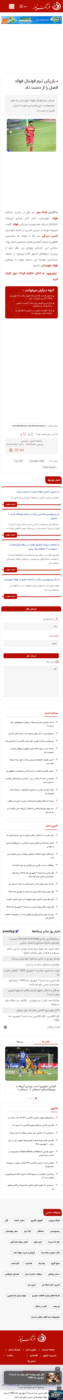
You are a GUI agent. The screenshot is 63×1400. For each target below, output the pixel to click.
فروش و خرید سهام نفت (24, 1252)
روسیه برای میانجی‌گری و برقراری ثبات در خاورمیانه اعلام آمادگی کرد (30, 916)
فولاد (55, 218)
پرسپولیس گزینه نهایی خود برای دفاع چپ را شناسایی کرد (29, 741)
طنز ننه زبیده (54, 1242)
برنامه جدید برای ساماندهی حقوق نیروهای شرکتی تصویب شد (32, 750)
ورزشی (24, 441)
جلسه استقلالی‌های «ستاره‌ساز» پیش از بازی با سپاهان (30, 801)
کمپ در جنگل (41, 1306)
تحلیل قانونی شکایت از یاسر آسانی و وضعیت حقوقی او (30, 771)
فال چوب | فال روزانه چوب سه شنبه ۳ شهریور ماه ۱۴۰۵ (30, 907)
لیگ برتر (19, 460)
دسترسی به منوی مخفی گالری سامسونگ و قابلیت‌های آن (30, 1187)
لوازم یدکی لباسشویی (16, 1295)
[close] (57, 1369)
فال (6, 1220)
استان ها (32, 1361)
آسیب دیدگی (50, 236)
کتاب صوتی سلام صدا (50, 1252)
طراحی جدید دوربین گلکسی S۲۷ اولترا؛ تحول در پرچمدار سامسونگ (30, 1165)
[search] (11, 6)
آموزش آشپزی (36, 1220)
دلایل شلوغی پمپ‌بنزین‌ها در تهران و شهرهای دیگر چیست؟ (32, 724)
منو (25, 6)
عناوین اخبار (31, 1349)
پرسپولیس (55, 1231)
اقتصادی (34, 1355)
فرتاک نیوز (42, 212)
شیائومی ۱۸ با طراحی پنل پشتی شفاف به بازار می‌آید (31, 1133)
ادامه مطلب (10, 504)
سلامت (10, 1355)
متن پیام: (50, 661)
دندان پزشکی (54, 1274)
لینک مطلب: (52, 426)
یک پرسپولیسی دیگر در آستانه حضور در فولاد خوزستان (30, 579)
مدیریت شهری (50, 1355)
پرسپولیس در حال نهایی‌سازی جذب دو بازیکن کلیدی (31, 733)
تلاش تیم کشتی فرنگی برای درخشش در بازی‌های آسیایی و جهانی (30, 845)
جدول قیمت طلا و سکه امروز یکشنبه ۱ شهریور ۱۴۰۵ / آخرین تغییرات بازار (31, 297)
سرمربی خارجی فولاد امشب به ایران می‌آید (36, 491)
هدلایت (28, 1263)
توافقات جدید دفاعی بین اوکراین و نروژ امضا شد (33, 865)
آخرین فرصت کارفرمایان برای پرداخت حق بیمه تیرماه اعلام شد (31, 761)
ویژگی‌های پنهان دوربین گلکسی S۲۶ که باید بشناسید (31, 1117)
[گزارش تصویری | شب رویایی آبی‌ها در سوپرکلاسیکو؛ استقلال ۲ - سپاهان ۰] (31, 1064)
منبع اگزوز (55, 1263)
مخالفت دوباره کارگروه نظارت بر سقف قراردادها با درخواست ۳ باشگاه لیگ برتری (33, 547)
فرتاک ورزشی (54, 1220)
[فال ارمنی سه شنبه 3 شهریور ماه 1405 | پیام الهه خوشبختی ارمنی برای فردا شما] (55, 1395)
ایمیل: (51, 636)
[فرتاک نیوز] (46, 10)
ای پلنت (56, 1306)
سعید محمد (19, 1220)
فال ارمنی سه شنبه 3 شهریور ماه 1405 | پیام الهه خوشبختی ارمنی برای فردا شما (25, 1395)
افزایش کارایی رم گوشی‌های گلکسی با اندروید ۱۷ (33, 1125)
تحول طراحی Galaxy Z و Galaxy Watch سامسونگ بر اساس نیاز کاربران (31, 1153)
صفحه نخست (48, 1349)
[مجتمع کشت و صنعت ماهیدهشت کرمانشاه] (31, 20)
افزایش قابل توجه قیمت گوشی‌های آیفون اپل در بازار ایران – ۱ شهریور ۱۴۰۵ (31, 1142)
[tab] (45, 1041)
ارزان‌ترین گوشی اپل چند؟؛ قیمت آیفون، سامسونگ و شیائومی (34, 304)
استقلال (40, 1231)
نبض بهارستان (11, 1231)
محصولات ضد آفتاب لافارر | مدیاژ (45, 1317)
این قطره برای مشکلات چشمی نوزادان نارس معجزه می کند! (30, 856)
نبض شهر (38, 1242)
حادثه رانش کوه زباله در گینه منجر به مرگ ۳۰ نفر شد (31, 884)
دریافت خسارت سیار (33, 1274)
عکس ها (46, 1041)
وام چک (41, 1263)
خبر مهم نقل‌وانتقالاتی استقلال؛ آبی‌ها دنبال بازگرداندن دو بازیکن (30, 810)
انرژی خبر (32, 1284)
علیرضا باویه (49, 467)
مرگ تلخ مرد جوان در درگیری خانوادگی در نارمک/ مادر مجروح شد (33, 312)
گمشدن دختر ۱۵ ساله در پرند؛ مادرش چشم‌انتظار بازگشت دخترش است (29, 780)
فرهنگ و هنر (14, 1349)
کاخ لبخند (15, 1263)
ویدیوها (19, 1041)
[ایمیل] (17, 450)
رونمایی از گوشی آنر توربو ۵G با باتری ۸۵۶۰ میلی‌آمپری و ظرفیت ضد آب (29, 1176)
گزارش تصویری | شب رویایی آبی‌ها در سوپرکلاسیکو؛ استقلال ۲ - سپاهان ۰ (36, 1088)
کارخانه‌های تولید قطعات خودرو (46, 1295)
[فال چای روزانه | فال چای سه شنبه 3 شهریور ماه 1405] (53, 1377)
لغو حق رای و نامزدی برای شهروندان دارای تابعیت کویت (30, 899)
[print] (10, 450)
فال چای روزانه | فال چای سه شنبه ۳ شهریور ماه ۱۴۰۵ (31, 891)
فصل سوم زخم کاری (19, 1242)
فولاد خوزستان (49, 265)
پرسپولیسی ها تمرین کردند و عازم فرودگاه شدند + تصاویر (32, 516)
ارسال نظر (31, 656)
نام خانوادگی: (48, 619)
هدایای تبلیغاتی (12, 1274)
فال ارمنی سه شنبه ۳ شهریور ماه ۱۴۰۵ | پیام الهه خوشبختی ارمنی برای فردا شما (33, 875)
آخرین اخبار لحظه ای (51, 1284)
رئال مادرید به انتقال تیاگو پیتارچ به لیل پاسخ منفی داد (30, 835)
